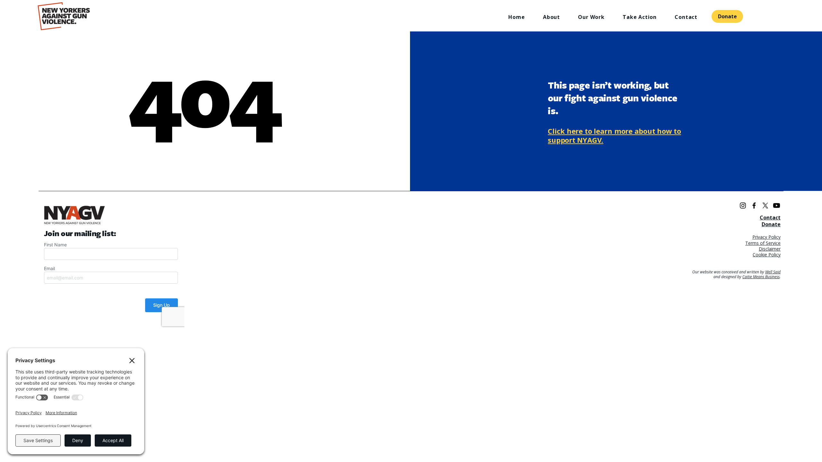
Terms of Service (763, 243)
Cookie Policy (767, 255)
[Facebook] (754, 205)
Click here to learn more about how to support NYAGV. (614, 135)
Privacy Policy (766, 237)
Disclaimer (770, 249)
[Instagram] (743, 205)
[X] (765, 205)
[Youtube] (777, 205)
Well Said (773, 272)
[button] (545, 17)
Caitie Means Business (761, 276)
